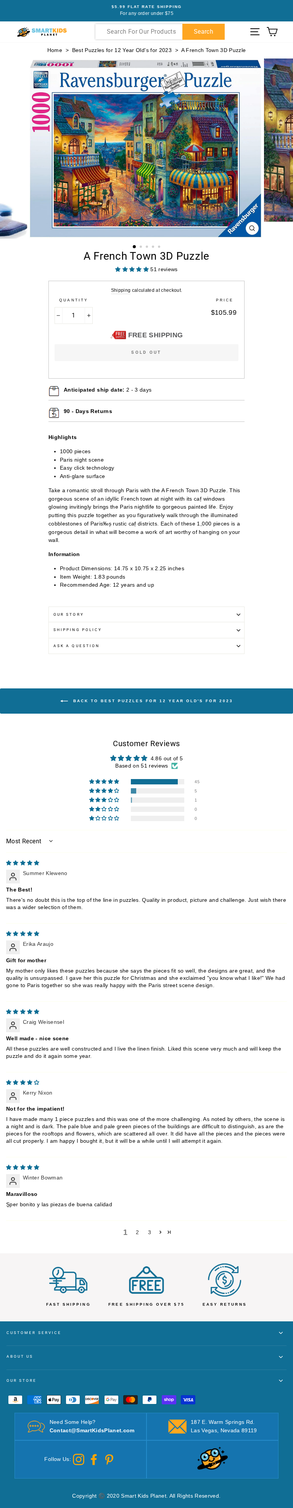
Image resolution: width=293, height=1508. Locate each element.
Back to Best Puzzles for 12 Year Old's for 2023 (152, 701)
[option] (146, 11)
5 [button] (160, 247)
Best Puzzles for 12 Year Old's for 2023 (122, 50)
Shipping (121, 290)
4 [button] (154, 247)
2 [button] (141, 247)
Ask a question (76, 646)
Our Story (68, 614)
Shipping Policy (77, 630)
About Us (19, 1356)
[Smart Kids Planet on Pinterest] (109, 1459)
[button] (105, 781)
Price (224, 300)
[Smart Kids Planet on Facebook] (94, 1459)
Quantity (73, 300)
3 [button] (148, 247)
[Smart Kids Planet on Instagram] (78, 1459)
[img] (23, 863)
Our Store (21, 1380)
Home (54, 50)
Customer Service (33, 1333)
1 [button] (135, 247)
